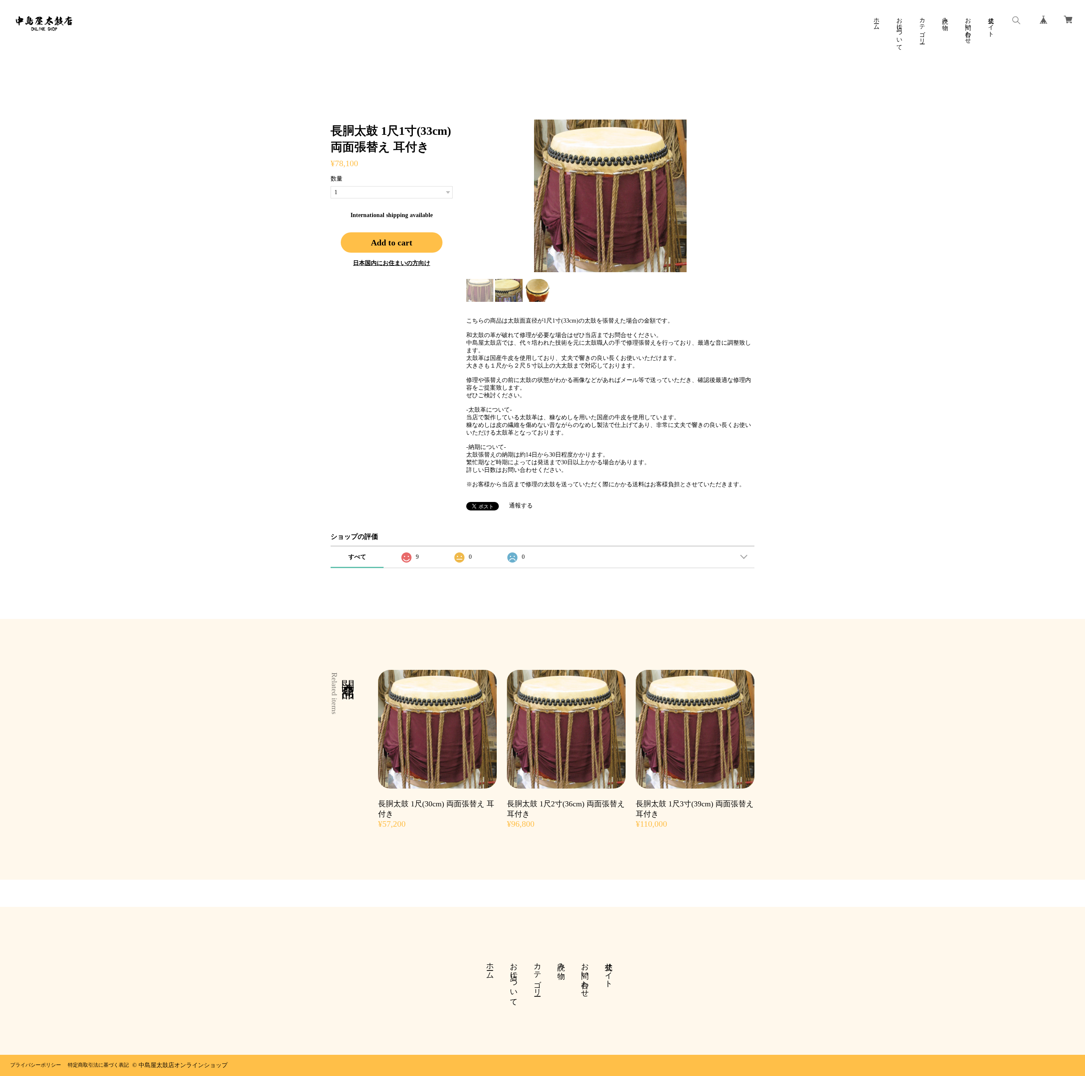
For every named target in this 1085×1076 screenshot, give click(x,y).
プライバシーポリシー (35, 1065)
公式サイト (991, 24)
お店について (899, 30)
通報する (521, 505)
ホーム (876, 20)
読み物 (945, 17)
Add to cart (391, 242)
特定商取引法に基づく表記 (98, 1065)
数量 (336, 179)
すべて (357, 557)
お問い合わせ (968, 27)
